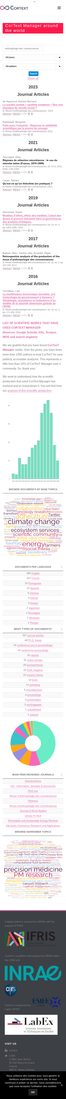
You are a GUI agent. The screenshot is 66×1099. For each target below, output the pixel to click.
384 (33, 573)
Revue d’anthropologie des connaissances (33, 795)
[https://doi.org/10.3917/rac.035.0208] (29, 268)
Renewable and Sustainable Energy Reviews (33, 820)
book (34, 679)
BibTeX (16, 113)
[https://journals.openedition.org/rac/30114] (29, 134)
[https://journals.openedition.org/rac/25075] (32, 172)
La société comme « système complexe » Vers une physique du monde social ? (33, 106)
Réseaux (33, 800)
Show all (33, 78)
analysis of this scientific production (29, 390)
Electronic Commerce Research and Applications (33, 825)
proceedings (34, 694)
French (35, 578)
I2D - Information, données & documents (33, 786)
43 (33, 650)
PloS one (33, 791)
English (36, 573)
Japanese (34, 608)
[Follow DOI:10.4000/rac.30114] (32, 134)
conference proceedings (34, 650)
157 (33, 578)
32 (33, 655)
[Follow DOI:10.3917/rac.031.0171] (32, 315)
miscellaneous (34, 689)
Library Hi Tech (33, 815)
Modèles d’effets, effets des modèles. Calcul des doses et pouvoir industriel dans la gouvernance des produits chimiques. (32, 218)
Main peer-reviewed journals (33, 774)
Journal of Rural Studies (33, 810)
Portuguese (34, 583)
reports (35, 655)
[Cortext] (14, 8)
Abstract (7, 113)
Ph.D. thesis (35, 640)
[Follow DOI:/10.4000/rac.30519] (32, 113)
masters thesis (35, 675)
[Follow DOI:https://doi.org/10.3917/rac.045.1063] (32, 230)
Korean (34, 603)
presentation (34, 699)
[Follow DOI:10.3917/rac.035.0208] (32, 268)
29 (33, 665)
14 (33, 588)
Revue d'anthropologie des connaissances (33, 805)
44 (33, 645)
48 (33, 640)
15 (33, 583)
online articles (34, 660)
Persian (34, 622)
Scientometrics (33, 781)
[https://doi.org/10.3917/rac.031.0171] (29, 315)
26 (33, 670)
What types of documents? (33, 629)
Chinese (34, 593)
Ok (33, 1092)
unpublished (34, 709)
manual (34, 714)
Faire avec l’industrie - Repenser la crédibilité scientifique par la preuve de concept (30, 127)
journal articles (35, 635)
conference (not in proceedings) (35, 645)
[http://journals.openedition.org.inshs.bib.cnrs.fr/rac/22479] (29, 189)
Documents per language (33, 566)
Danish (34, 598)
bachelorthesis (35, 665)
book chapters (35, 670)
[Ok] (61, 1085)
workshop (34, 684)
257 (33, 635)
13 (33, 684)
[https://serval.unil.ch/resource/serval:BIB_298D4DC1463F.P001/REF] (29, 172)
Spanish (34, 588)
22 (33, 675)
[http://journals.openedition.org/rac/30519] (29, 113)
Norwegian (34, 612)
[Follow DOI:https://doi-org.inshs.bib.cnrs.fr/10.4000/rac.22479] (32, 189)
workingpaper (34, 704)
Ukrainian (34, 617)
